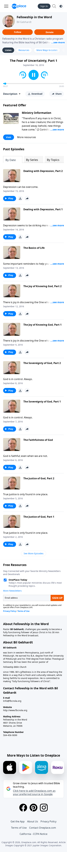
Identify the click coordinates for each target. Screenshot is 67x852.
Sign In (44, 6)
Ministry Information (36, 113)
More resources (26, 137)
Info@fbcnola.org (12, 700)
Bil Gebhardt (24, 22)
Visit (8, 137)
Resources (24, 50)
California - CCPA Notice (33, 834)
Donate (49, 32)
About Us (32, 821)
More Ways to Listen (46, 50)
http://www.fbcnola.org (15, 710)
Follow (17, 32)
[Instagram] (44, 807)
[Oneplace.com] (19, 6)
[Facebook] (23, 807)
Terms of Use (19, 827)
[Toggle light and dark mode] (61, 6)
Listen (8, 50)
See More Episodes (33, 553)
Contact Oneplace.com (42, 827)
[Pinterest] (33, 807)
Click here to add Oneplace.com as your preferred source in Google (34, 792)
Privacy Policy (48, 821)
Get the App (18, 821)
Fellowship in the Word (34, 17)
